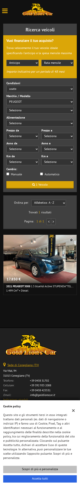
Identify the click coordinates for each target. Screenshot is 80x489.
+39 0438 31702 (39, 381)
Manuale (16, 174)
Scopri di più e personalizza (40, 469)
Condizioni (13, 83)
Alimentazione (15, 118)
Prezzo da (12, 131)
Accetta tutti (40, 479)
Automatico (52, 174)
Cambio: (11, 169)
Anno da (11, 143)
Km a (44, 156)
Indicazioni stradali (15, 400)
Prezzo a (46, 131)
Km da (10, 156)
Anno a (46, 143)
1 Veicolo (41, 185)
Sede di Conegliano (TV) (23, 365)
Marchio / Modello (18, 96)
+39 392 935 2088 (40, 385)
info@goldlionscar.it (42, 395)
